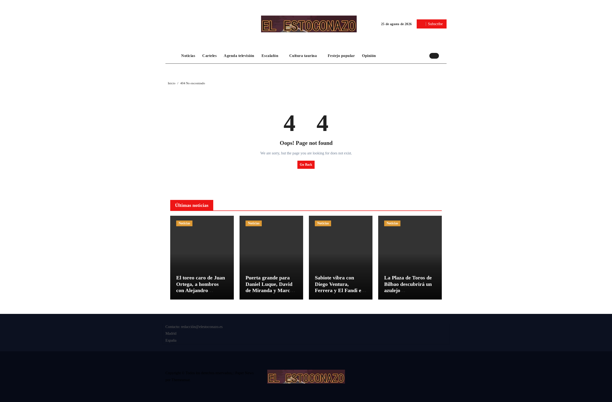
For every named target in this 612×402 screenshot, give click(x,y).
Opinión (369, 56)
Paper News (244, 373)
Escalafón (270, 56)
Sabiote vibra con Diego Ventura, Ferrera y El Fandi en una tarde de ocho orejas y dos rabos (339, 290)
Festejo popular (341, 56)
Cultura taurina (303, 56)
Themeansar (180, 380)
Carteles (209, 56)
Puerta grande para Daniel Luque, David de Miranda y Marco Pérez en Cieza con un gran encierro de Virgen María (270, 293)
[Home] (172, 55)
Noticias (188, 56)
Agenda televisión (239, 56)
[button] (444, 55)
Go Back (306, 164)
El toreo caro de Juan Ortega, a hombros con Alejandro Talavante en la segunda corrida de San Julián (200, 293)
